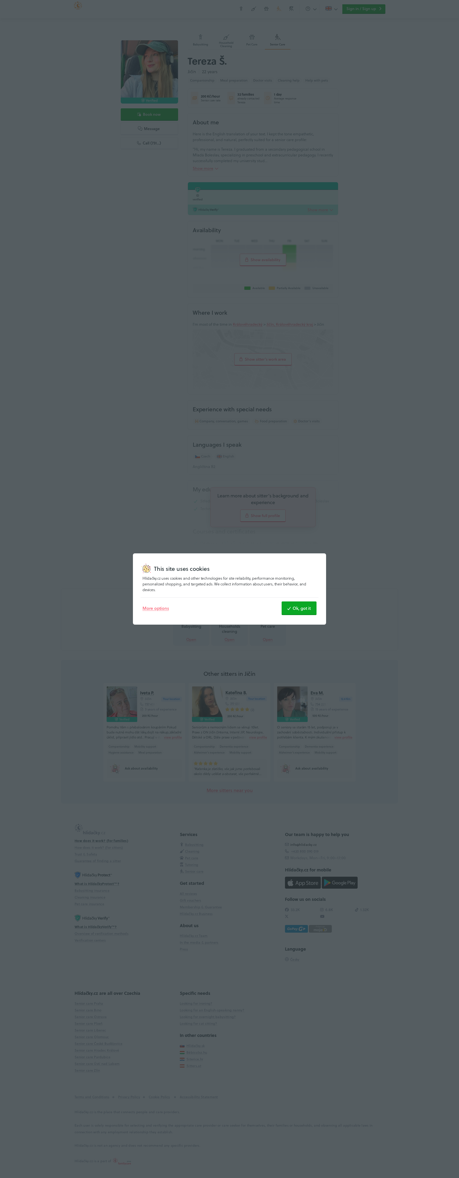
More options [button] (155, 608)
